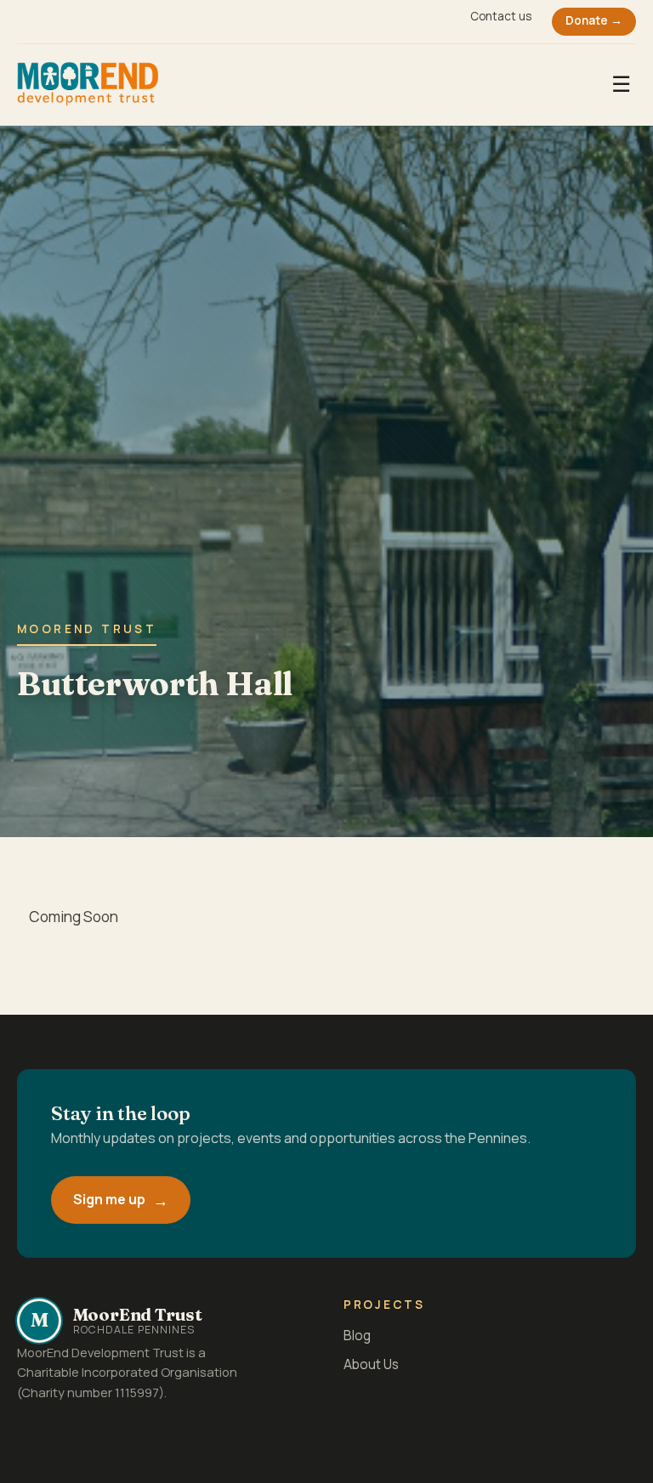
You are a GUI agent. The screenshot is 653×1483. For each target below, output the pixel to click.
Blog (357, 1335)
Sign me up (109, 1199)
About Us (371, 1364)
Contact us (500, 16)
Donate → (593, 20)
